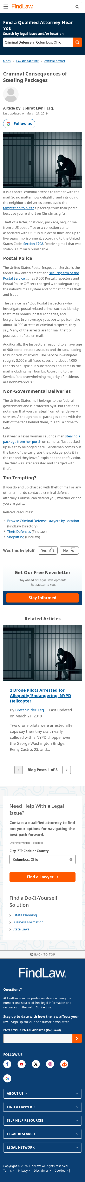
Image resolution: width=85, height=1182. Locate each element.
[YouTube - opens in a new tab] (22, 1064)
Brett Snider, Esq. (30, 709)
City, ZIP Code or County (29, 850)
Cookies (60, 1170)
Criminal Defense (54, 61)
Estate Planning (25, 915)
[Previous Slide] (18, 770)
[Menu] (6, 6)
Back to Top (44, 954)
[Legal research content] (77, 1133)
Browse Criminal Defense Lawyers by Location (43, 521)
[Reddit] (64, 1064)
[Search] (77, 6)
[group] (42, 700)
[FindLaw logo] (24, 6)
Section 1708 (33, 243)
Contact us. (44, 1007)
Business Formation (28, 922)
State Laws (21, 929)
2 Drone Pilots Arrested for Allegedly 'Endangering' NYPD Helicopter (40, 695)
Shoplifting (15, 537)
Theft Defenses (19, 531)
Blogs (7, 61)
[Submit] (77, 1038)
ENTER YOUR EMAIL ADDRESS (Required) (32, 1030)
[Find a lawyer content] (77, 1106)
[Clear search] (71, 859)
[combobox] (42, 859)
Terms (7, 1170)
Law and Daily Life (27, 61)
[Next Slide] (67, 770)
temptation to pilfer (18, 208)
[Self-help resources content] (77, 1120)
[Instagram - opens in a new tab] (50, 1064)
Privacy (23, 1170)
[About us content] (77, 1093)
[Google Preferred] (7, 1078)
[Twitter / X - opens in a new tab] (36, 1064)
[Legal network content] (77, 1147)
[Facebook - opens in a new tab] (7, 1064)
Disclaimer (41, 1170)
